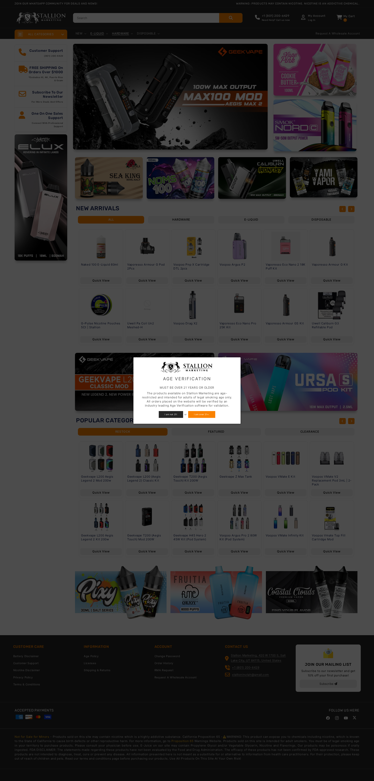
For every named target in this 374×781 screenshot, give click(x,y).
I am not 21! (171, 414)
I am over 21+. (201, 414)
